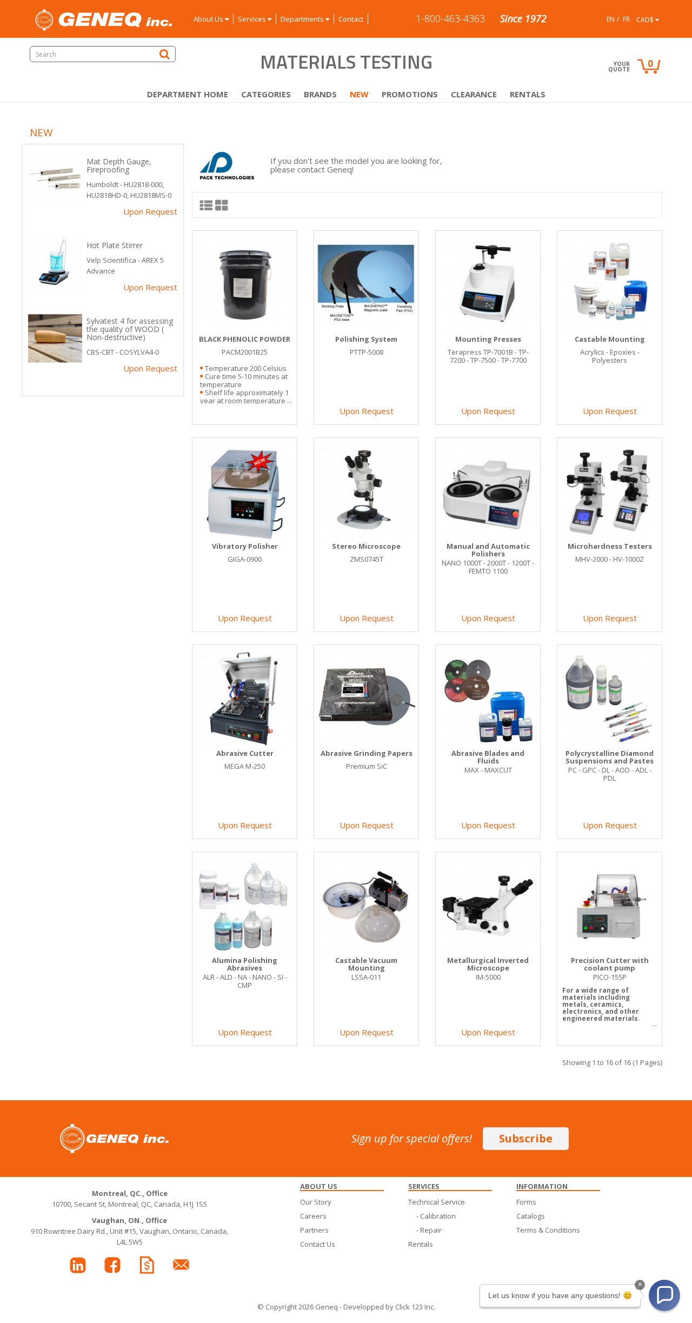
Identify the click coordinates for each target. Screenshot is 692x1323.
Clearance (474, 94)
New (359, 94)
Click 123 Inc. (415, 1307)
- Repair (429, 1230)
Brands (320, 94)
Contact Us (317, 1244)
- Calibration (436, 1216)
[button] (664, 1295)
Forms (526, 1202)
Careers (313, 1216)
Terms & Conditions (548, 1230)
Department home (187, 94)
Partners (314, 1230)
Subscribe (526, 1138)
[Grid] (221, 204)
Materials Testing (346, 61)
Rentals (527, 94)
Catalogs (530, 1216)
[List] (206, 204)
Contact (350, 19)
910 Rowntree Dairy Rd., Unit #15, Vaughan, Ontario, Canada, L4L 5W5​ (129, 1231)
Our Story (315, 1202)
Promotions (410, 94)
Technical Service (436, 1202)
